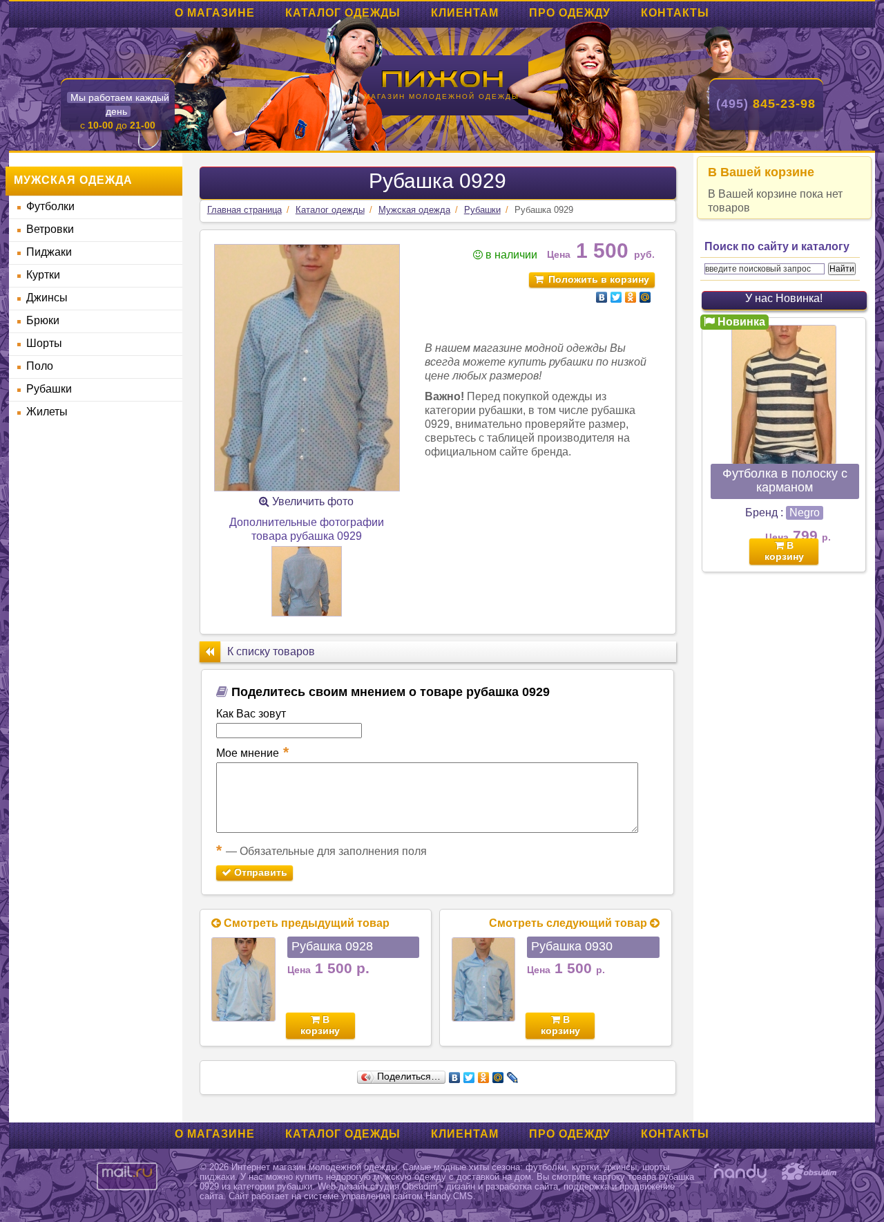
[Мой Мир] (645, 297)
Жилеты (47, 411)
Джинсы (47, 297)
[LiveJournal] (513, 1078)
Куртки (43, 275)
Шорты (44, 343)
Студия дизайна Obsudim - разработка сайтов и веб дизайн (809, 1173)
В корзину (320, 1025)
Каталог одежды (343, 13)
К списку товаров (271, 651)
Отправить (259, 872)
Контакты (675, 13)
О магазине (215, 13)
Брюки (42, 320)
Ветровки (50, 229)
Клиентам (465, 13)
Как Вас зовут (251, 714)
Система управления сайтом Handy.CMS (740, 1173)
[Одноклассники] (631, 297)
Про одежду (570, 13)
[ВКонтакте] (602, 297)
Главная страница (244, 210)
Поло (39, 366)
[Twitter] (616, 297)
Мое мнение (252, 752)
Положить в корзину (598, 279)
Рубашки (49, 389)
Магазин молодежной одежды (441, 96)
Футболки (50, 206)
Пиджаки (49, 252)
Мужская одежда (414, 210)
